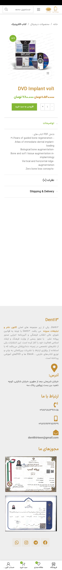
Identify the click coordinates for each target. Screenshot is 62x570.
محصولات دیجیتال (39, 24)
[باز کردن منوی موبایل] (38, 9)
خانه (55, 24)
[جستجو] (6, 9)
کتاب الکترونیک (19, 24)
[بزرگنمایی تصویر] (48, 73)
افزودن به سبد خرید (24, 106)
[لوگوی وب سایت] (51, 9)
